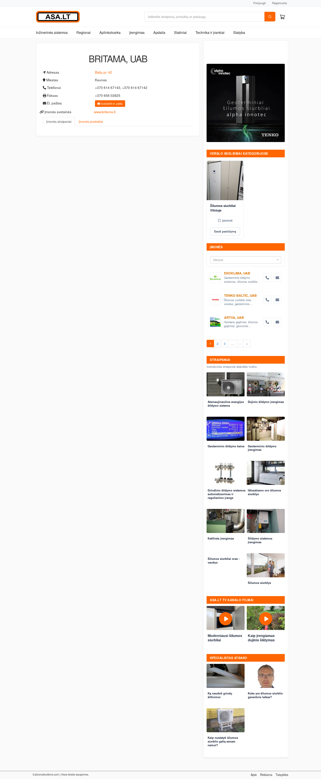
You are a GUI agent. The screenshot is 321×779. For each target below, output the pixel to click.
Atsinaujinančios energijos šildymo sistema (226, 404)
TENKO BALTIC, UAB (240, 295)
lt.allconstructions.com (46, 774)
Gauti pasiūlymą (225, 231)
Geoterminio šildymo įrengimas (262, 448)
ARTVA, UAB (234, 317)
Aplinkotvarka (110, 32)
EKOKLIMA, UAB (237, 273)
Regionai (83, 32)
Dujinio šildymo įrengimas (266, 402)
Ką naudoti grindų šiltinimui (220, 695)
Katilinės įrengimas (221, 538)
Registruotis (279, 3)
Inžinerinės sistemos (52, 32)
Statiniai (180, 32)
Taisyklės (282, 774)
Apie (254, 774)
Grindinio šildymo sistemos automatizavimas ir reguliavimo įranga (226, 494)
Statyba (239, 32)
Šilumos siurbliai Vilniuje (223, 208)
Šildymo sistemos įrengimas (260, 540)
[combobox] (245, 260)
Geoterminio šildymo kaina (226, 446)
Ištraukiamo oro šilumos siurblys (264, 492)
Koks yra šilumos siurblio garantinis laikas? (265, 695)
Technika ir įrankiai (209, 32)
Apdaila (159, 32)
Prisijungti (259, 3)
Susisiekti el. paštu (111, 103)
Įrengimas (137, 32)
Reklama (266, 774)
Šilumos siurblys (259, 583)
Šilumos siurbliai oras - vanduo (224, 560)
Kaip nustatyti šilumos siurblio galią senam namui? (223, 741)
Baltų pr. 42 (103, 72)
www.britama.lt (105, 111)
